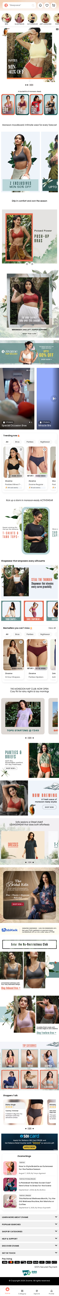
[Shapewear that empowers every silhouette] (29, 582)
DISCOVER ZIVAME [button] (11, 1246)
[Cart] (53, 5)
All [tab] (7, 442)
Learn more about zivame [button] (16, 1217)
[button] (47, 5)
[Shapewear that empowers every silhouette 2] (34, 611)
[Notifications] (40, 5)
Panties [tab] (30, 442)
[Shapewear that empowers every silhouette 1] (11, 611)
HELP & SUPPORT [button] (10, 1239)
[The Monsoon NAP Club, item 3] (23, 716)
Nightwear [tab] (45, 442)
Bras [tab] (17, 442)
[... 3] (23, 845)
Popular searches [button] (12, 1224)
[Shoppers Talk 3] (23, 1112)
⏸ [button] (57, 29)
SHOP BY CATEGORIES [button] (13, 1231)
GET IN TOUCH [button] (9, 1253)
